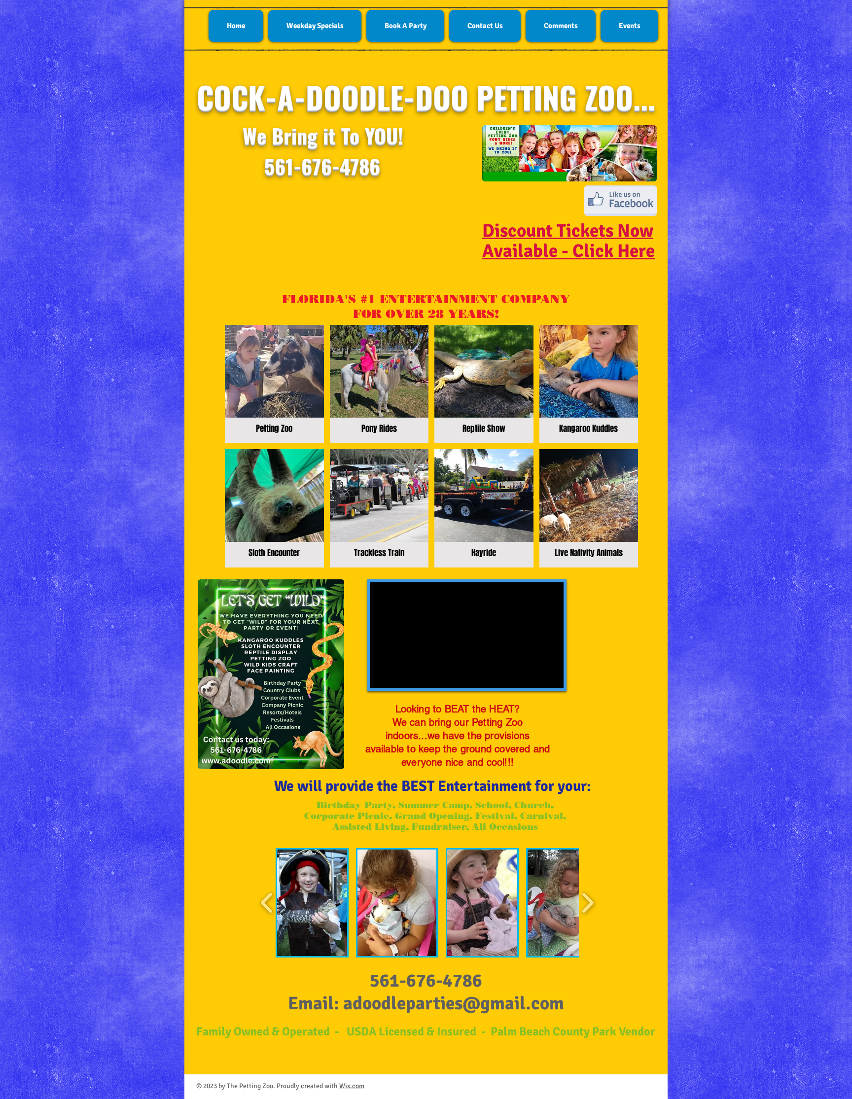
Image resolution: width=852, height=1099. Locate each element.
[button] (312, 902)
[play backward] (267, 903)
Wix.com (351, 1086)
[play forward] (587, 903)
